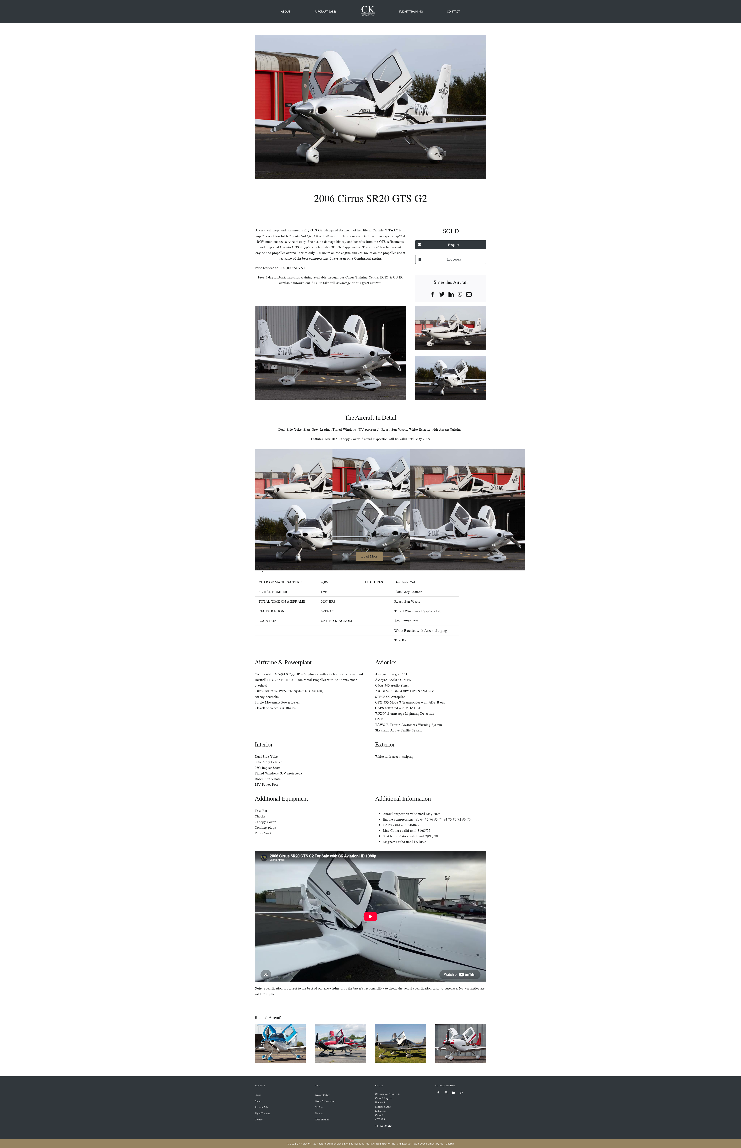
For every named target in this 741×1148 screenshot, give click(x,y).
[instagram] (446, 1093)
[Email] (469, 294)
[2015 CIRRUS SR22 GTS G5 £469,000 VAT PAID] (460, 1043)
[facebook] (438, 1093)
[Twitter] (442, 294)
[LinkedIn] (451, 294)
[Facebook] (432, 294)
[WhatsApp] (460, 294)
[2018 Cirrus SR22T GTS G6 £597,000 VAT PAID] (400, 1043)
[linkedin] (454, 1093)
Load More (369, 556)
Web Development (425, 1143)
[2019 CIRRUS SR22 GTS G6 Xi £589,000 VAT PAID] (340, 1043)
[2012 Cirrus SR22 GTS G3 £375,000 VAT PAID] (280, 1043)
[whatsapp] (461, 1093)
